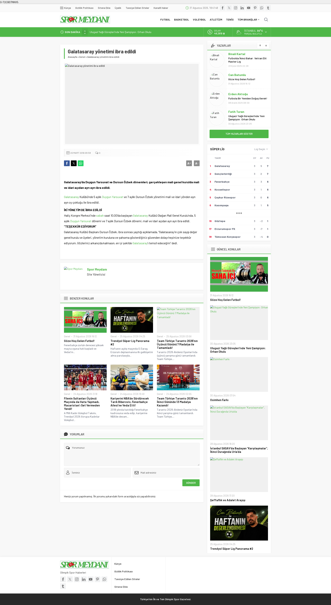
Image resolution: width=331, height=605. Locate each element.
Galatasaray (71, 197)
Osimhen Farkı (219, 400)
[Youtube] (248, 8)
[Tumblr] (268, 8)
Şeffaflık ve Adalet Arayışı (227, 500)
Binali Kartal (236, 54)
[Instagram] (235, 8)
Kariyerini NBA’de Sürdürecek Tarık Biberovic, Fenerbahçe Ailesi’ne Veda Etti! (130, 402)
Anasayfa (72, 56)
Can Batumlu (237, 75)
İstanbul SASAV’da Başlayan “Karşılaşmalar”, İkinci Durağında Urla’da (239, 450)
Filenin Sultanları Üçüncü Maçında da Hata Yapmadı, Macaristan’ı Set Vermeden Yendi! (82, 403)
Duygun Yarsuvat (112, 197)
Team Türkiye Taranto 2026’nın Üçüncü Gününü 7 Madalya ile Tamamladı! (177, 344)
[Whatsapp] (261, 8)
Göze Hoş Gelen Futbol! (79, 341)
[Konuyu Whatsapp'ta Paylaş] (81, 163)
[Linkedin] (242, 8)
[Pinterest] (255, 8)
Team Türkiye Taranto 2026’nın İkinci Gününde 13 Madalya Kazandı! (177, 402)
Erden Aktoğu (238, 94)
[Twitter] (229, 8)
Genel (82, 56)
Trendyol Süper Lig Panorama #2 (130, 342)
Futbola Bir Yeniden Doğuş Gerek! (247, 98)
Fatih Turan (236, 111)
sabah (100, 215)
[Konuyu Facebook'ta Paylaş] (67, 163)
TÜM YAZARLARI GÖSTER (239, 133)
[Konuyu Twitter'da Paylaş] (74, 163)
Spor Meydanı (97, 269)
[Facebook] (222, 8)
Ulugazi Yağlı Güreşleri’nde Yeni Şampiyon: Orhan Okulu (120, 32)
